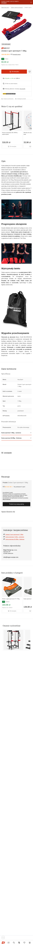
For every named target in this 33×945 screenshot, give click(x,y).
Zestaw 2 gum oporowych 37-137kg (10, 598)
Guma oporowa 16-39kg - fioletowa (11, 438)
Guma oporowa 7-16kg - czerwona (11, 432)
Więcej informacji (7, 499)
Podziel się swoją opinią (16, 504)
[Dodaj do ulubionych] (30, 72)
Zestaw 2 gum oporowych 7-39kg (14, 534)
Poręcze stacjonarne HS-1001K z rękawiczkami (10, 133)
